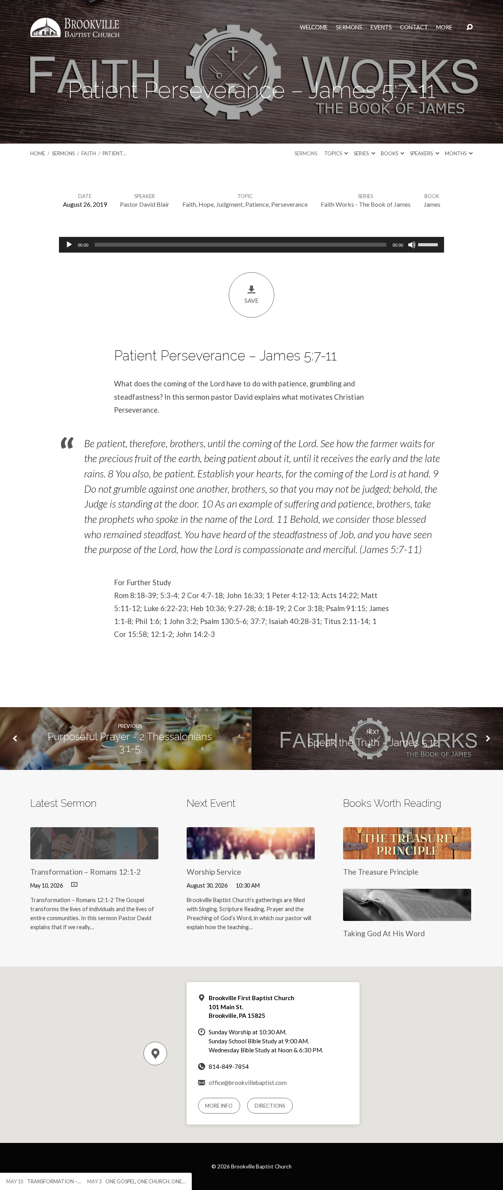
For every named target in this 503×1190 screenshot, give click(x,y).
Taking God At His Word (384, 933)
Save (251, 300)
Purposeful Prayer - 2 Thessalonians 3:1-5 (130, 743)
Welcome (314, 27)
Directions (270, 1106)
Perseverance (289, 204)
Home (37, 153)
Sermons (349, 27)
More (444, 27)
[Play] (69, 245)
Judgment (229, 204)
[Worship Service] (251, 853)
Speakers (421, 153)
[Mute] (412, 245)
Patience (257, 204)
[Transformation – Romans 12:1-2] (94, 853)
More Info (219, 1106)
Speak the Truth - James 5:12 (373, 742)
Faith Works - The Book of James (366, 204)
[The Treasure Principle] (407, 853)
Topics (333, 153)
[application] (251, 245)
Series (361, 153)
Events (381, 27)
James (432, 204)
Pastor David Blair (144, 204)
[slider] (429, 244)
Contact (414, 27)
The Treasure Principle (381, 871)
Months (456, 153)
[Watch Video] (74, 885)
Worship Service (214, 871)
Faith (88, 153)
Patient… (115, 153)
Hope (206, 204)
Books (390, 153)
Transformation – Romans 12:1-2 (85, 871)
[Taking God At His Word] (407, 915)
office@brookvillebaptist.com (248, 1082)
